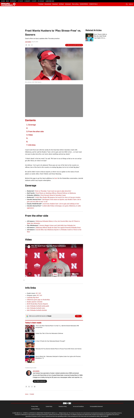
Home (26, 394)
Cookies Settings (35, 409)
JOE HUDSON (36, 371)
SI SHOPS (34, 1)
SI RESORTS (27, 1)
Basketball (48, 4)
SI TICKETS (20, 1)
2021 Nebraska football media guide (38, 306)
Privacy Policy (34, 406)
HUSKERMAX (84, 4)
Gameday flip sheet (33, 297)
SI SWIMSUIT (13, 1)
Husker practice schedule (34, 302)
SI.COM (3, 1)
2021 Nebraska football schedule (37, 310)
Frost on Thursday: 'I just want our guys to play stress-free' (53, 191)
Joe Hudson (28, 41)
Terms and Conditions (78, 406)
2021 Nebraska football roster (36, 308)
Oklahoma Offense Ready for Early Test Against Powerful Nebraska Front (58, 227)
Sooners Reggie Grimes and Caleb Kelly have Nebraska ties (57, 225)
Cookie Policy (49, 406)
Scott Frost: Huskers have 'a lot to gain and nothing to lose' (61, 203)
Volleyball (68, 4)
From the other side (36, 132)
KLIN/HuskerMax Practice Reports (37, 304)
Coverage (32, 125)
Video (30, 135)
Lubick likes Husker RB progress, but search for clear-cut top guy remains (57, 197)
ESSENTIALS (93, 4)
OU (40, 293)
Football (40, 4)
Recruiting (75, 4)
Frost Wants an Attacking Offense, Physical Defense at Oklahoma (56, 193)
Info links (31, 145)
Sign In (131, 4)
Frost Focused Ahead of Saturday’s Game (53, 195)
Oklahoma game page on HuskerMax (38, 299)
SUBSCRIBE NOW (50, 1)
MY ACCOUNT (41, 1)
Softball (61, 4)
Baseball (55, 4)
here (56, 178)
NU (37, 293)
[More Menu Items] (99, 4)
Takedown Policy (63, 406)
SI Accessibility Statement (96, 406)
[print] (35, 387)
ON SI (7, 1)
